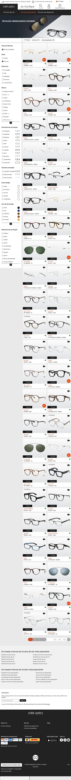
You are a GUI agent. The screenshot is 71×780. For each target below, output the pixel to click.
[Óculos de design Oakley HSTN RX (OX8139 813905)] (35, 595)
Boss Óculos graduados (43, 677)
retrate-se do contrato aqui (11, 765)
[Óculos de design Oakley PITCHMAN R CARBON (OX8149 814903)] (35, 274)
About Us (4, 723)
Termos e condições (7, 769)
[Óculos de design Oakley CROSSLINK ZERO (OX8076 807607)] (35, 126)
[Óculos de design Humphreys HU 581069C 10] (35, 249)
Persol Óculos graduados (43, 672)
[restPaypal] (15, 739)
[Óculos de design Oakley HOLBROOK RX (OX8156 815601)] (35, 175)
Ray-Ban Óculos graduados (9, 672)
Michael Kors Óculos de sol (41, 657)
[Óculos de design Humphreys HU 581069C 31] (35, 447)
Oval (5, 153)
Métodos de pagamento (31, 726)
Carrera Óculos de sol (8, 661)
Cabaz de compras (60, 8)
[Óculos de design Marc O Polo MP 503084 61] (35, 298)
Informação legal (6, 771)
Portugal (60, 1)
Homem (6, 61)
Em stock (6, 79)
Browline (6, 156)
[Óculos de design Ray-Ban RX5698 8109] (35, 397)
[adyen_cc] (2, 739)
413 (55, 639)
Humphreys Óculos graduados (10, 677)
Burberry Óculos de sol (40, 663)
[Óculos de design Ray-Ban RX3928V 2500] (35, 51)
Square (6, 196)
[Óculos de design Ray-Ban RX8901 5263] (35, 521)
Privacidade (17, 769)
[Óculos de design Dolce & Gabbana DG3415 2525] (35, 496)
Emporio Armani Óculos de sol (42, 654)
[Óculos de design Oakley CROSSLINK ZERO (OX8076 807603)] (35, 200)
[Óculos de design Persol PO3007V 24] (35, 224)
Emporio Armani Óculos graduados (12, 681)
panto (5, 140)
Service (26, 723)
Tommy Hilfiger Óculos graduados (46, 679)
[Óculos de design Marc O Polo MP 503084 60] (35, 472)
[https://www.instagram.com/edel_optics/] (65, 740)
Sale (5, 73)
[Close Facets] (10, 40)
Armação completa (9, 171)
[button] (9, 7)
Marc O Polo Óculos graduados (10, 679)
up (68, 764)
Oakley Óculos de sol (7, 657)
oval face (6, 189)
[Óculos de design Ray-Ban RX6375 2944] (35, 348)
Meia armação (8, 174)
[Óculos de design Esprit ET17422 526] (35, 546)
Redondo (6, 137)
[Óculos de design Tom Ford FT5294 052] (35, 323)
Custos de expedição (30, 728)
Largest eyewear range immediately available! (18, 1)
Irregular (6, 150)
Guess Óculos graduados (43, 675)
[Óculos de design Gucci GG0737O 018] (35, 620)
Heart (5, 186)
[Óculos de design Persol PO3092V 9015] (35, 570)
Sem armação (8, 177)
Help (48, 723)
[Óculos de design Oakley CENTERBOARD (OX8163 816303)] (35, 150)
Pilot (5, 143)
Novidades (7, 70)
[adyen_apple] (20, 739)
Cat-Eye (6, 147)
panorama (7, 162)
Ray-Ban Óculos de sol (8, 654)
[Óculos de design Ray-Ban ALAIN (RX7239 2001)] (35, 76)
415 (64, 639)
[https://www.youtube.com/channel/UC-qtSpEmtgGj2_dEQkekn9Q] (68, 740)
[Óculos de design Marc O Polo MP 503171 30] (35, 373)
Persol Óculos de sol (7, 659)
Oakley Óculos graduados (9, 675)
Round (6, 192)
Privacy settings (6, 726)
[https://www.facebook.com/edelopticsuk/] (61, 740)
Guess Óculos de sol (39, 659)
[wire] (4, 743)
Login (48, 8)
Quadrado (7, 134)
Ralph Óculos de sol (39, 661)
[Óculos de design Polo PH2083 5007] (35, 101)
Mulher (6, 58)
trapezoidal (7, 159)
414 (60, 639)
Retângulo (7, 131)
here (48, 704)
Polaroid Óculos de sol (8, 663)
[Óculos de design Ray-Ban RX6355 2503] (35, 422)
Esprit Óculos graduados (43, 681)
